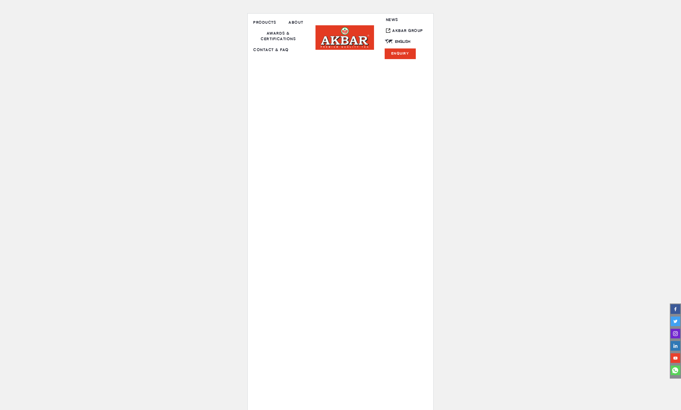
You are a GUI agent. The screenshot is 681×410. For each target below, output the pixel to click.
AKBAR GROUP (407, 31)
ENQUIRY (400, 53)
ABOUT (296, 22)
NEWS (392, 20)
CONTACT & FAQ (271, 50)
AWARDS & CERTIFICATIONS (278, 36)
